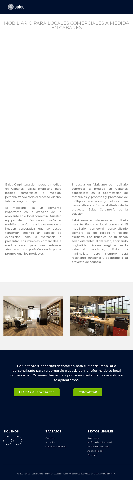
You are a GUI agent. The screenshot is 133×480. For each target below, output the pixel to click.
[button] (123, 7)
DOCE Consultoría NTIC (105, 474)
